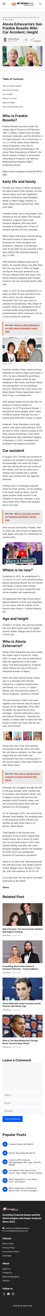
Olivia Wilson (14, 39)
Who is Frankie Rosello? (12, 86)
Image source (7, 364)
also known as (21, 687)
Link (32, 38)
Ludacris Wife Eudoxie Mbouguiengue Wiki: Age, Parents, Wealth (25, 1162)
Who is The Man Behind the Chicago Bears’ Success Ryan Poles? (20, 1042)
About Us (6, 1268)
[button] (40, 4)
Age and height (8, 102)
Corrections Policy (10, 1251)
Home (4, 17)
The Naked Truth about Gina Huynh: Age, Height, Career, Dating (25, 1171)
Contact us (7, 1272)
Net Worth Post (26, 1306)
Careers (6, 1280)
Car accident (7, 94)
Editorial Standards (10, 1276)
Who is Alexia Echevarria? (12, 107)
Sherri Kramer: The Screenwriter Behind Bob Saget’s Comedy (22, 930)
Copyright (6, 1255)
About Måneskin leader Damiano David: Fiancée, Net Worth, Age (21, 1005)
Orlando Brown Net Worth (21, 1144)
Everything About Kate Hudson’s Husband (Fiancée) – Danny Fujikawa (20, 967)
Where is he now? (9, 98)
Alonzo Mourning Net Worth (22, 1153)
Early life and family (10, 90)
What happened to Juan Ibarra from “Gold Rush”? (23, 1180)
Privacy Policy (8, 1247)
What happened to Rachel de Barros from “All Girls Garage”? (23, 1189)
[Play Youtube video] (22, 553)
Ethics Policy (8, 1243)
